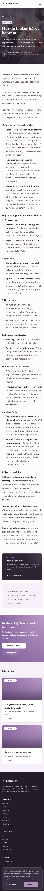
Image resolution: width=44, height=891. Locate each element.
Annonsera (5, 846)
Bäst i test (5, 821)
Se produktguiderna (13, 575)
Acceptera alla (30, 884)
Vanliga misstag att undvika (18, 599)
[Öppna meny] (40, 4)
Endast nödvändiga (13, 884)
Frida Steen (14, 52)
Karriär (4, 843)
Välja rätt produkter (15, 603)
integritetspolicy (30, 879)
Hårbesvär (5, 810)
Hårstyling (5, 807)
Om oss (4, 836)
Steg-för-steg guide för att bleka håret (22, 595)
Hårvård (5, 803)
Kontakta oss (6, 849)
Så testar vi (6, 839)
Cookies (5, 865)
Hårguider (13, 16)
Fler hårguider (10, 653)
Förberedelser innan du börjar (19, 592)
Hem (3, 16)
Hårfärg (4, 814)
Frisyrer (4, 817)
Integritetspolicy (7, 861)
